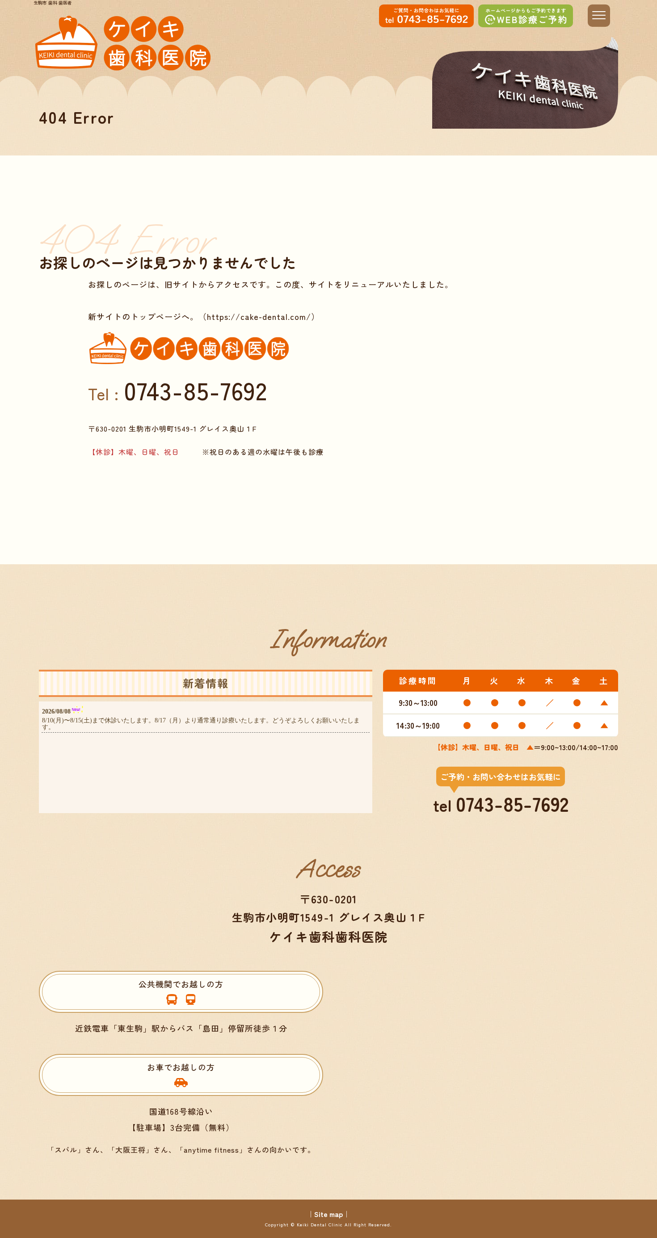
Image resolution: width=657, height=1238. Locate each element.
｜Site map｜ (328, 1214)
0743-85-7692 (195, 389)
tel (501, 794)
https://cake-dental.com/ (259, 316)
